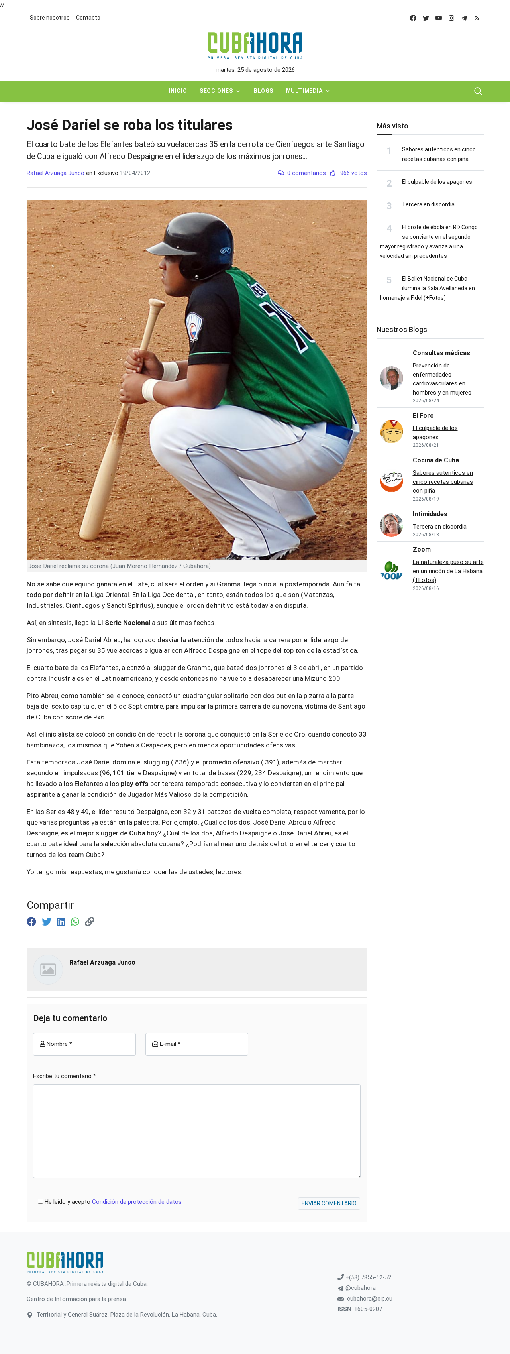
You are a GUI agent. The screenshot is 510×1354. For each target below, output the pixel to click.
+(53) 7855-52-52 (367, 1277)
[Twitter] (48, 922)
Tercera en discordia (428, 204)
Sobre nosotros (50, 17)
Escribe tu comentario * (64, 1076)
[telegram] (464, 17)
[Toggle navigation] (478, 91)
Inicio (178, 91)
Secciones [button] (216, 91)
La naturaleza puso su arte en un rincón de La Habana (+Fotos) (448, 571)
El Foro (423, 415)
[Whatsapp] (76, 922)
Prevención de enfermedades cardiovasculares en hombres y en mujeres (442, 379)
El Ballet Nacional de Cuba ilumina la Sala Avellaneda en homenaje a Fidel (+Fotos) (427, 288)
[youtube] (438, 17)
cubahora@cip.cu (369, 1298)
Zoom (422, 549)
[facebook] (413, 17)
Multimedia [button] (304, 91)
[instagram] (451, 17)
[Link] (89, 922)
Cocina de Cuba (436, 460)
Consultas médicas (441, 353)
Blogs (263, 91)
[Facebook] (33, 922)
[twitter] (426, 17)
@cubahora (360, 1287)
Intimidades (430, 514)
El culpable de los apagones (437, 182)
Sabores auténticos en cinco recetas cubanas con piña (443, 481)
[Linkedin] (62, 922)
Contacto (88, 17)
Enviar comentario (329, 1203)
